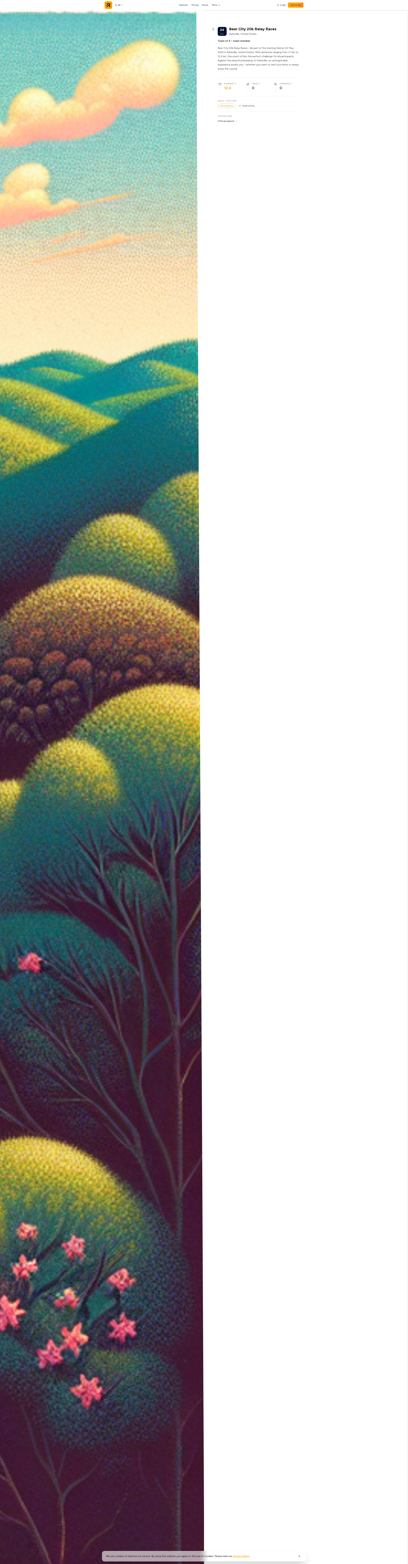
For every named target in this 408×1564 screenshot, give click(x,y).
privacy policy (241, 1556)
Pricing (195, 5)
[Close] (299, 1556)
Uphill (255, 84)
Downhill (285, 84)
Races (205, 5)
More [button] (214, 5)
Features (183, 5)
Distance (228, 84)
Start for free (295, 5)
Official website (226, 121)
